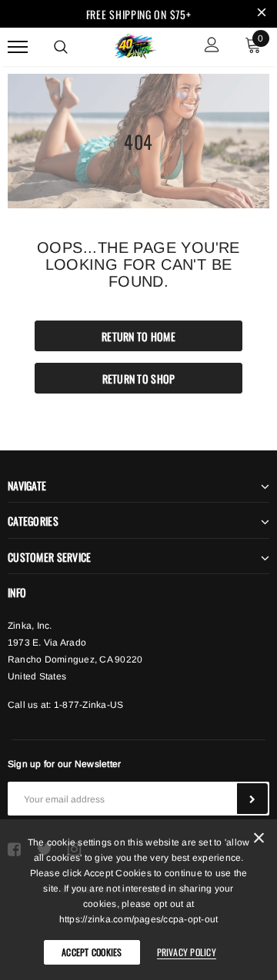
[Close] (258, 840)
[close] (261, 14)
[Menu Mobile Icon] (18, 46)
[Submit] (252, 798)
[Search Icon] (61, 47)
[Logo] (136, 44)
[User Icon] (212, 46)
